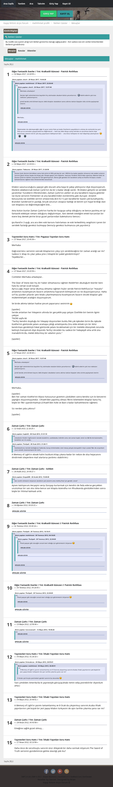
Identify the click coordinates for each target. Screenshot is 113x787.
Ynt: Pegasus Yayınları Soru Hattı (52, 236)
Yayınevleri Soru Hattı (23, 236)
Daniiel (52, 779)
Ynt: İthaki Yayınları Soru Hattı (54, 653)
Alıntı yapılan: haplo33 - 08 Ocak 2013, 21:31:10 (29, 434)
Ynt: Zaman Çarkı (35, 425)
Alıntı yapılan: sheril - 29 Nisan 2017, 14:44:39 (29, 79)
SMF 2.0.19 (25, 777)
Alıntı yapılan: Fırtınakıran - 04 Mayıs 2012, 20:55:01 (34, 662)
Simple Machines (49, 777)
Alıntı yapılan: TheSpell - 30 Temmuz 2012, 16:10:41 (31, 531)
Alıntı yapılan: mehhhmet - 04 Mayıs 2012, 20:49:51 (37, 666)
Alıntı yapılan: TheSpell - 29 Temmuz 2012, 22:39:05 (37, 539)
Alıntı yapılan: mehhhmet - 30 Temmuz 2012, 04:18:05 (35, 535)
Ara (31, 3)
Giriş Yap (53, 3)
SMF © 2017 (37, 777)
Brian (72, 779)
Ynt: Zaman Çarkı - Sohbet (40, 468)
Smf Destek (87, 777)
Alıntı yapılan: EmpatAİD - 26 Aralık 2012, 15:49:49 (30, 477)
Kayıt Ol (66, 3)
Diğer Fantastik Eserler (23, 71)
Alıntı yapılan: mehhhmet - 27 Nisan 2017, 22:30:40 (34, 83)
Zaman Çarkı (18, 425)
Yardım (21, 3)
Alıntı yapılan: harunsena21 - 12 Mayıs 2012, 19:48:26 (34, 630)
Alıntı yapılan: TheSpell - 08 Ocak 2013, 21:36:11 (30, 444)
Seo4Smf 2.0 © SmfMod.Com (69, 777)
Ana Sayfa (9, 3)
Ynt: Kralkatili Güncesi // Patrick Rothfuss (58, 523)
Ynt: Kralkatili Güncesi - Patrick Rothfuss (57, 71)
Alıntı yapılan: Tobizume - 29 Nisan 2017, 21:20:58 (30, 169)
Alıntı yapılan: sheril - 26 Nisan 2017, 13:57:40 (35, 87)
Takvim (41, 3)
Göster (28, 108)
